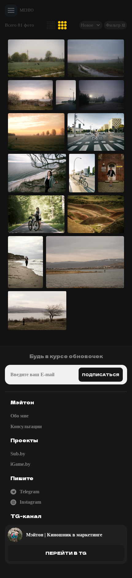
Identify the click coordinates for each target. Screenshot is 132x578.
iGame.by (20, 464)
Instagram (30, 502)
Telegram (29, 491)
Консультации (26, 426)
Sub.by (17, 453)
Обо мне (19, 415)
